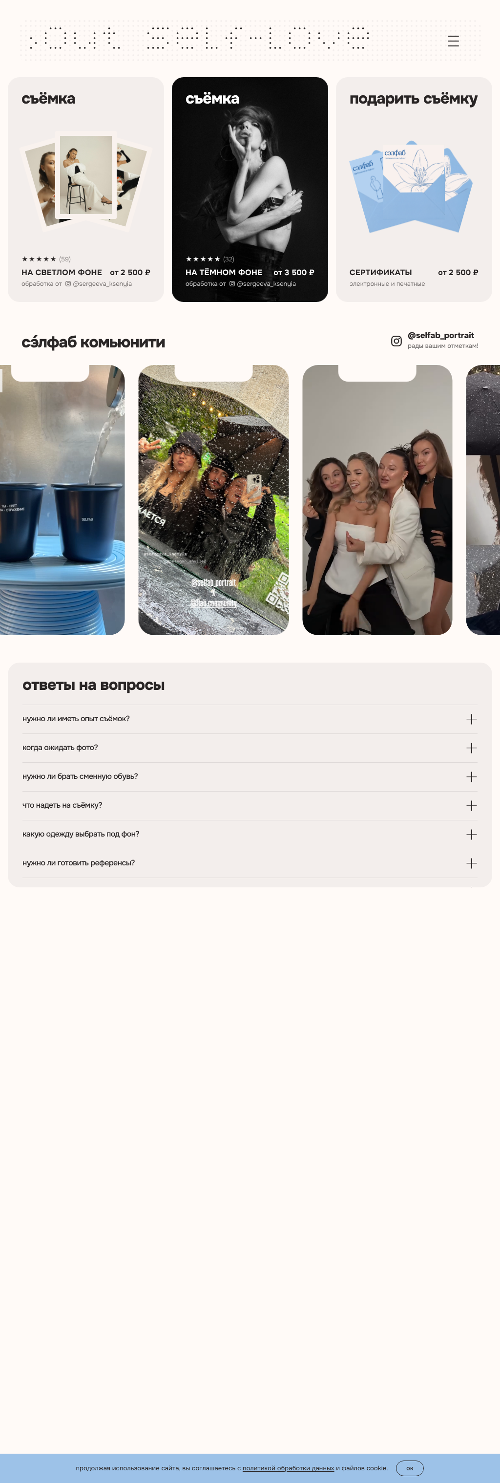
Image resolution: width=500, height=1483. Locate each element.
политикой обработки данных (288, 1468)
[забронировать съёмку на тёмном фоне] (250, 189)
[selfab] (90, 41)
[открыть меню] (453, 41)
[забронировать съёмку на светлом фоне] (86, 189)
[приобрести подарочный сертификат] (414, 189)
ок (410, 1468)
